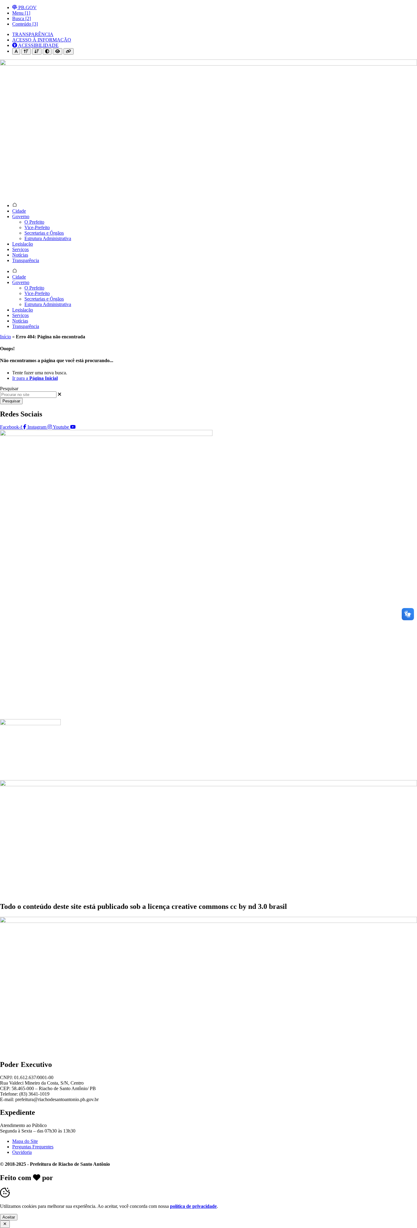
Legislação (22, 244)
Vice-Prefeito (37, 227)
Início (5, 336)
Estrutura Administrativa (47, 238)
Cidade (19, 211)
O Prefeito (34, 222)
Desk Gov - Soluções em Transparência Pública (128, 1178)
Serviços (20, 249)
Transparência (25, 260)
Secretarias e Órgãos (44, 233)
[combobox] (28, 394)
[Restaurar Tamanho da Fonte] (16, 51)
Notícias (20, 254)
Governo (20, 216)
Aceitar (8, 1217)
